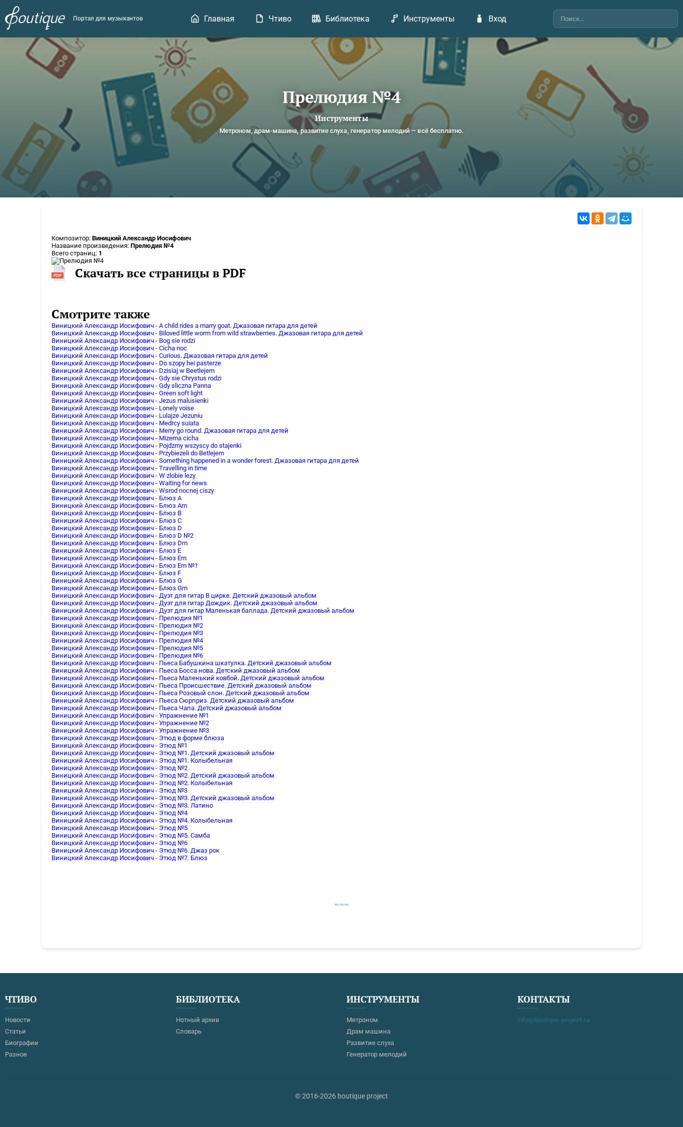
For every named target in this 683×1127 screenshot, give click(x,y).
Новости (17, 1020)
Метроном (362, 1020)
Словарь (189, 1031)
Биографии (21, 1043)
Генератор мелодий (376, 1054)
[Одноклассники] (598, 218)
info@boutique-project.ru (554, 1020)
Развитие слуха (370, 1043)
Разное (16, 1054)
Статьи (15, 1031)
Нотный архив (197, 1020)
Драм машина (368, 1031)
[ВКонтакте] (584, 218)
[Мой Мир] (626, 218)
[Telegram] (612, 218)
